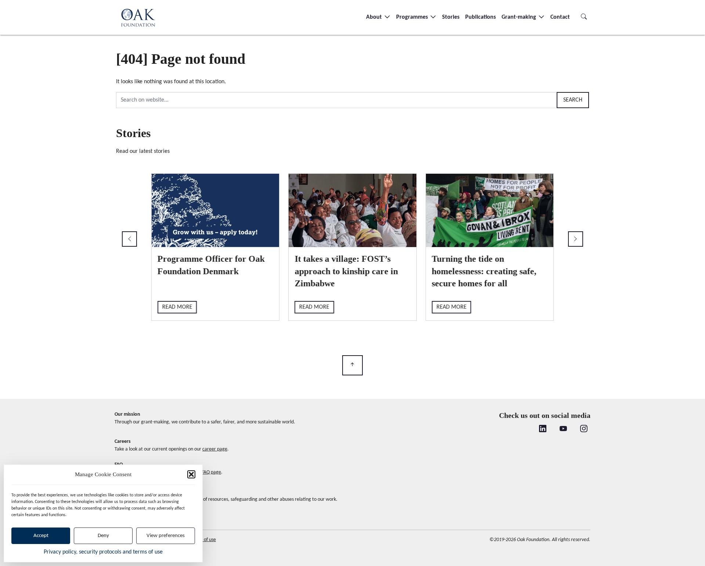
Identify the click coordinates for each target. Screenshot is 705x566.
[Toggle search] (584, 17)
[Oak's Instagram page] (583, 429)
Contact (560, 17)
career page (214, 449)
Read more (177, 307)
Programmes (412, 17)
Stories (450, 17)
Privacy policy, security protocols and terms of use (103, 552)
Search (572, 100)
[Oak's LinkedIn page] (542, 429)
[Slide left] (129, 239)
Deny (103, 536)
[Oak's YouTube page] (563, 429)
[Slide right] (575, 239)
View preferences (166, 536)
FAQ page (211, 472)
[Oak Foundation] (138, 17)
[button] (191, 474)
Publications (480, 17)
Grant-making (520, 17)
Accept (40, 536)
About (374, 17)
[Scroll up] (352, 365)
